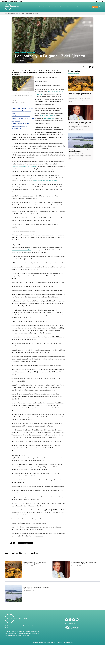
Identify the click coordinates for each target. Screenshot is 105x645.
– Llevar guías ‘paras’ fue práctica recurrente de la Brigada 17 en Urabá (22, 111)
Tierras (62, 7)
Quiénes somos (68, 642)
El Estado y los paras (13, 13)
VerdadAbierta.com (23, 636)
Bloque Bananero (49, 118)
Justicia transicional (70, 7)
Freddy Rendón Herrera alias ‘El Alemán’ (46, 180)
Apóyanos (95, 7)
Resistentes (80, 7)
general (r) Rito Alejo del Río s (21, 250)
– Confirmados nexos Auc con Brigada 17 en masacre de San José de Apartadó (23, 118)
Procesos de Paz (37, 7)
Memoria (45, 7)
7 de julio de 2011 (19, 60)
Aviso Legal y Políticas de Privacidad (50, 642)
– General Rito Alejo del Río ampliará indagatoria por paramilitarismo (20, 125)
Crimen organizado (53, 7)
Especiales (4, 1)
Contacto (21, 1)
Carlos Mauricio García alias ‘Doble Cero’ (25, 166)
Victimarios (88, 7)
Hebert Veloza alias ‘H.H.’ (47, 116)
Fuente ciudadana (12, 1)
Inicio (6, 13)
